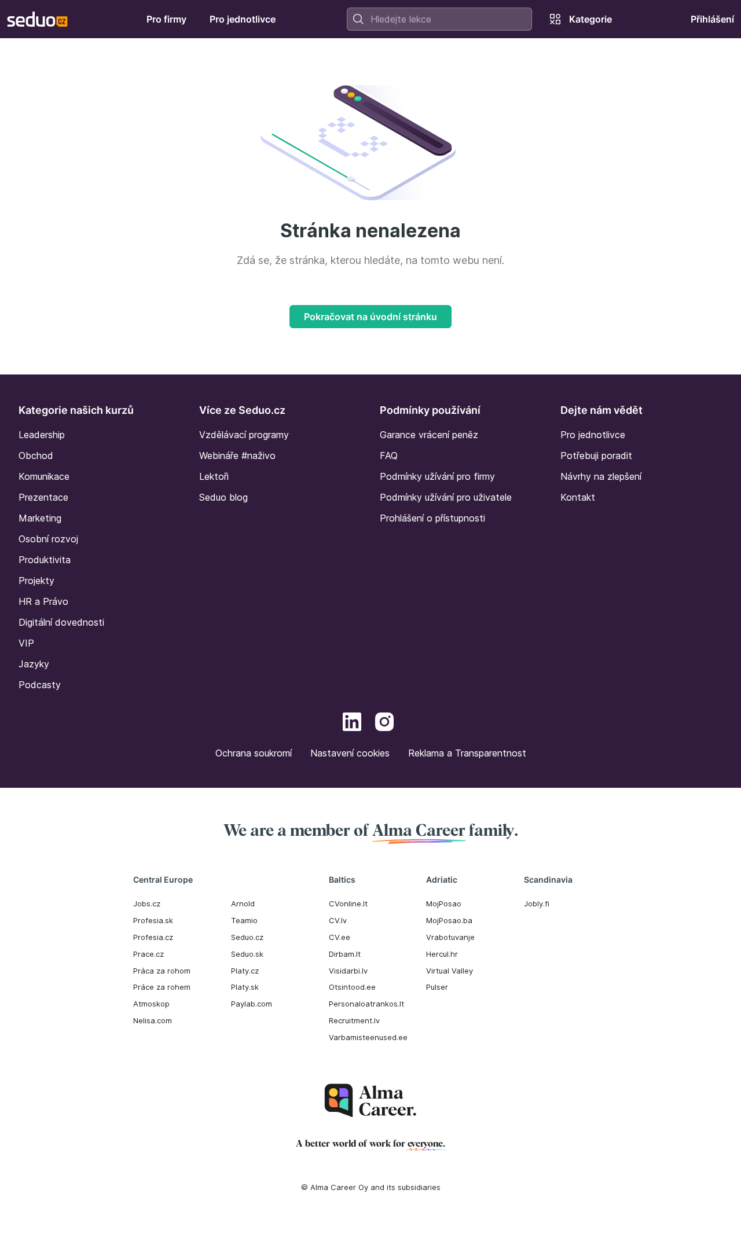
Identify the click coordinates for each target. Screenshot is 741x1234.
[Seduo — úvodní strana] (37, 19)
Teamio (244, 920)
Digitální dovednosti (61, 622)
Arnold (243, 903)
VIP (26, 643)
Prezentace (43, 497)
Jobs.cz (146, 903)
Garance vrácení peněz (429, 434)
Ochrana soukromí (253, 753)
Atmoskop (151, 1003)
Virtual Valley (449, 970)
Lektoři (214, 476)
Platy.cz (245, 970)
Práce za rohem (161, 986)
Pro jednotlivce (592, 434)
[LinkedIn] (352, 723)
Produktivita (45, 559)
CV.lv (338, 920)
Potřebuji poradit (596, 455)
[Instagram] (384, 723)
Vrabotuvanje (450, 937)
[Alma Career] (370, 1100)
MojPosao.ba (449, 920)
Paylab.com (251, 1003)
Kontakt (577, 497)
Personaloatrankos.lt (366, 1003)
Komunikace (44, 476)
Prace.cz (148, 953)
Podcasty (40, 685)
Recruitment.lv (354, 1020)
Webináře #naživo (237, 455)
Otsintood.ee (352, 986)
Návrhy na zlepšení (600, 476)
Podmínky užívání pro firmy (437, 476)
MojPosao (443, 903)
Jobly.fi (536, 903)
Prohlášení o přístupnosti (432, 518)
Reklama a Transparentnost (467, 753)
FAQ (389, 455)
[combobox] (439, 19)
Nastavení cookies (350, 753)
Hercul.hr (442, 953)
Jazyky (34, 664)
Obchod (36, 455)
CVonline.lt (348, 903)
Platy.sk (245, 986)
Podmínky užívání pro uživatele (446, 497)
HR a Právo (43, 601)
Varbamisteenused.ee (368, 1037)
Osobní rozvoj (48, 539)
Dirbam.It (345, 953)
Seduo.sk (247, 953)
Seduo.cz (247, 937)
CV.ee (339, 937)
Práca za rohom (161, 970)
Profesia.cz (153, 937)
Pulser (437, 986)
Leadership (42, 434)
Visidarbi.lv (348, 970)
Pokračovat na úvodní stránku (370, 316)
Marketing (40, 518)
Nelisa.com (152, 1020)
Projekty (36, 580)
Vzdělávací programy (244, 434)
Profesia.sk (153, 920)
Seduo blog (223, 497)
